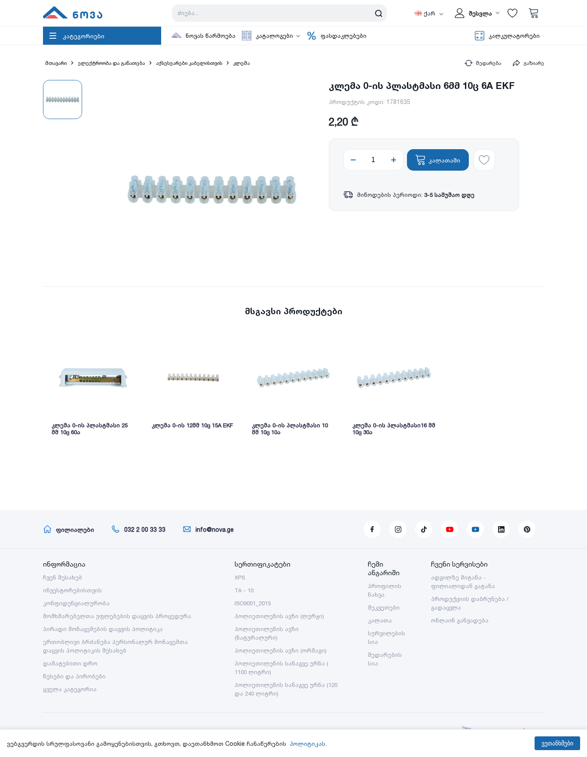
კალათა (380, 620)
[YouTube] (449, 529)
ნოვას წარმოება (210, 35)
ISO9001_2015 (253, 603)
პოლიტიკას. (308, 743)
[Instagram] (398, 529)
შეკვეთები (384, 607)
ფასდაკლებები (344, 35)
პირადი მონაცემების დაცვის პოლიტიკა (103, 628)
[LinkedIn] (501, 529)
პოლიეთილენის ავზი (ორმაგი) (281, 650)
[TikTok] (423, 529)
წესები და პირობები (74, 676)
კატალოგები (274, 35)
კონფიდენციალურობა (76, 603)
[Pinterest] (526, 529)
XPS (240, 577)
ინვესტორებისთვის (72, 590)
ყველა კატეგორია (70, 689)
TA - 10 (244, 590)
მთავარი (56, 63)
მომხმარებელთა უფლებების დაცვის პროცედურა (117, 616)
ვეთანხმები (557, 743)
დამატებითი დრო (70, 663)
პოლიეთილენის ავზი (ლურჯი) (279, 616)
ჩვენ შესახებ (62, 577)
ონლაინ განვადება (460, 620)
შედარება (488, 63)
